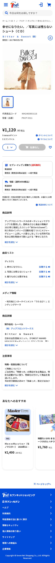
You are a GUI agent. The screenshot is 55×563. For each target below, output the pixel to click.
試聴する (43, 266)
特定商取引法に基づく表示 (14, 519)
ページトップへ (44, 484)
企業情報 (6, 548)
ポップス (31, 20)
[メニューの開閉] (5, 4)
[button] (7, 102)
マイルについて (46, 139)
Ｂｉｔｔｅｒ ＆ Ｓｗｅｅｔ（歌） (19, 36)
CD (12, 20)
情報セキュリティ (10, 525)
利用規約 (6, 513)
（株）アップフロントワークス (19, 328)
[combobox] (27, 13)
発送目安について (46, 204)
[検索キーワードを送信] (6, 13)
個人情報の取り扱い (11, 531)
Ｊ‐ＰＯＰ (20, 20)
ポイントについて (46, 135)
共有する (50, 38)
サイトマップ (8, 537)
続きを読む (10, 242)
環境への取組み (9, 542)
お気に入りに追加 (50, 147)
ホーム (5, 20)
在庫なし (34, 147)
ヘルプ (5, 507)
